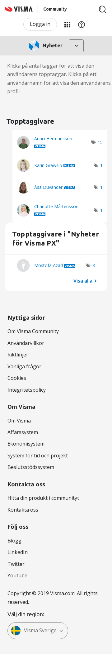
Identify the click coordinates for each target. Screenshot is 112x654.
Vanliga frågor (24, 366)
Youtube (17, 575)
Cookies (16, 378)
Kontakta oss (22, 509)
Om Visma (19, 420)
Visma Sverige (40, 630)
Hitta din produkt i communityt (43, 497)
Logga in (40, 24)
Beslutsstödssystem (30, 467)
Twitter (16, 564)
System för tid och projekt (37, 455)
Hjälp (81, 24)
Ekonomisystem (25, 443)
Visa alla (82, 280)
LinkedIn (17, 552)
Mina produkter (67, 24)
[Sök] (102, 9)
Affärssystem (22, 432)
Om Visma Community (33, 331)
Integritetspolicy (26, 389)
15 (100, 142)
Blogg (14, 540)
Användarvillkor (25, 343)
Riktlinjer (17, 354)
